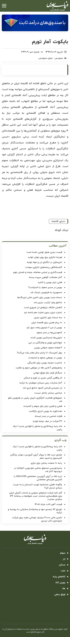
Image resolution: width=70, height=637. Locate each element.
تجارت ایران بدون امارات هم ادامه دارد (43, 312)
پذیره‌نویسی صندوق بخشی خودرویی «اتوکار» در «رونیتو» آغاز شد (38, 470)
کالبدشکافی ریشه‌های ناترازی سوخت (43, 267)
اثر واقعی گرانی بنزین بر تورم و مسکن (43, 378)
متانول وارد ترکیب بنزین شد (48, 302)
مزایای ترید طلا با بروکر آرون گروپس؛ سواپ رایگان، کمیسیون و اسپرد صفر (36, 456)
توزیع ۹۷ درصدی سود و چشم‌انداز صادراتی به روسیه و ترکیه (35, 511)
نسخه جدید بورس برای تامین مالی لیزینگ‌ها (39, 297)
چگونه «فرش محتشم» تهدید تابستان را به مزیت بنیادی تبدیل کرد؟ (37, 486)
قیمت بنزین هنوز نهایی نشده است (44, 252)
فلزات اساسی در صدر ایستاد (48, 416)
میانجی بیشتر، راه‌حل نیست (48, 393)
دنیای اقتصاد (58, 221)
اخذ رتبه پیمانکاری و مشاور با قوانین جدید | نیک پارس (37, 428)
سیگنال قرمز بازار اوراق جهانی (47, 372)
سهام (62, 553)
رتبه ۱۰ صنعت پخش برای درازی (46, 463)
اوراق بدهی (59, 594)
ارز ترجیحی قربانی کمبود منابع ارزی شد (42, 388)
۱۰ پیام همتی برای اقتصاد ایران (46, 322)
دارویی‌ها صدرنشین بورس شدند (46, 337)
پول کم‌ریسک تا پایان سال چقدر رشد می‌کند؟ (39, 352)
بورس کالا (60, 582)
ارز (64, 559)
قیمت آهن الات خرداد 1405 (48, 504)
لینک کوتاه (61, 230)
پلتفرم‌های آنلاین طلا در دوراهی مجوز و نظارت (39, 367)
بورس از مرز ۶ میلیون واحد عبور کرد (44, 327)
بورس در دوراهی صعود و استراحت (45, 357)
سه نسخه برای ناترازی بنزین (48, 317)
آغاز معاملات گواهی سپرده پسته (45, 277)
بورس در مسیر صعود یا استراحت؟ (45, 287)
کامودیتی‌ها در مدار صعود (49, 332)
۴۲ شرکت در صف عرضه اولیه (47, 421)
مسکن (62, 564)
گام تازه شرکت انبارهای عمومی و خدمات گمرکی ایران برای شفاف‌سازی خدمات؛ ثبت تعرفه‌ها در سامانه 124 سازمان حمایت (35, 496)
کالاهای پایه (59, 576)
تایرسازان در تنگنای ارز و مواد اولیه (44, 262)
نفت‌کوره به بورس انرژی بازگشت (45, 411)
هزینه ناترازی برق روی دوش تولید (45, 257)
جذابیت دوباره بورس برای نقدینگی (44, 362)
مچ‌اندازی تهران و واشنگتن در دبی (45, 342)
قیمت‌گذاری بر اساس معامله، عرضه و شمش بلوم (37, 272)
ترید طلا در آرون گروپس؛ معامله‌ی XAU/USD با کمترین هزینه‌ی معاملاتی (38, 478)
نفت (63, 570)
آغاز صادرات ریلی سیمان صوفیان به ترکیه (40, 383)
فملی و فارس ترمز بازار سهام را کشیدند (42, 406)
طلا (63, 588)
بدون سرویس (46, 58)
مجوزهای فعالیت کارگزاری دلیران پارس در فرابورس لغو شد (35, 399)
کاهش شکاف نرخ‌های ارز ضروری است (43, 307)
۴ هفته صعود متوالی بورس (48, 347)
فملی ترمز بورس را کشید (50, 282)
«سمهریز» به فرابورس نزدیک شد (46, 292)
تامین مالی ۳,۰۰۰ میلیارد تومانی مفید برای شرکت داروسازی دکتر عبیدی (37, 519)
